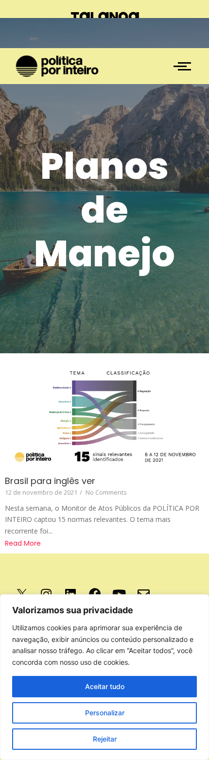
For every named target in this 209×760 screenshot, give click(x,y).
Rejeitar (105, 739)
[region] (104, 677)
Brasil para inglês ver (50, 480)
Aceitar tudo (104, 686)
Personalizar (104, 712)
